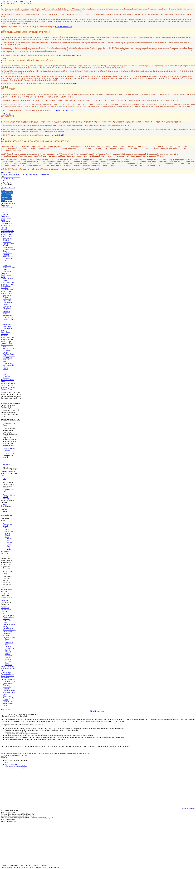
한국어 (16, 2)
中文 (21, 2)
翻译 (2, 139)
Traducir (3, 58)
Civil (2, 212)
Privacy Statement (6, 867)
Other (5, 374)
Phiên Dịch (4, 87)
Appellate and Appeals (7, 525)
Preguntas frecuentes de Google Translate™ (69, 55)
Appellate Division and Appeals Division (8, 202)
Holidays (38, 867)
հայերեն (28, 2)
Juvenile (7, 533)
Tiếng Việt (9, 1)
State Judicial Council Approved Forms (8, 388)
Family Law (7, 266)
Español (3, 1)
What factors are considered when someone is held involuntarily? (16, 767)
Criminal (6, 240)
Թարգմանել (6, 172)
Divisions (4, 504)
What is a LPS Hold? (12, 764)
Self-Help (6, 498)
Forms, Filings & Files (8, 383)
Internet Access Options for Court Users (6, 197)
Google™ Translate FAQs (63, 27)
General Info (5, 600)
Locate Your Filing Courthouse (9, 449)
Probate (5, 297)
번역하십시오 (6, 114)
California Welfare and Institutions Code (77, 753)
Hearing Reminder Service (7, 193)
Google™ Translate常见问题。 (55, 135)
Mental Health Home (97, 711)
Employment (26, 867)
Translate (4, 30)
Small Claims (7, 324)
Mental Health (7, 536)
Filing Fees (6, 464)
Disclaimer (17, 867)
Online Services (6, 182)
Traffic (5, 347)
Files (4, 479)
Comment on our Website (51, 867)
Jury (8, 546)
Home (3, 180)
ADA (33, 867)
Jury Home (4, 553)
